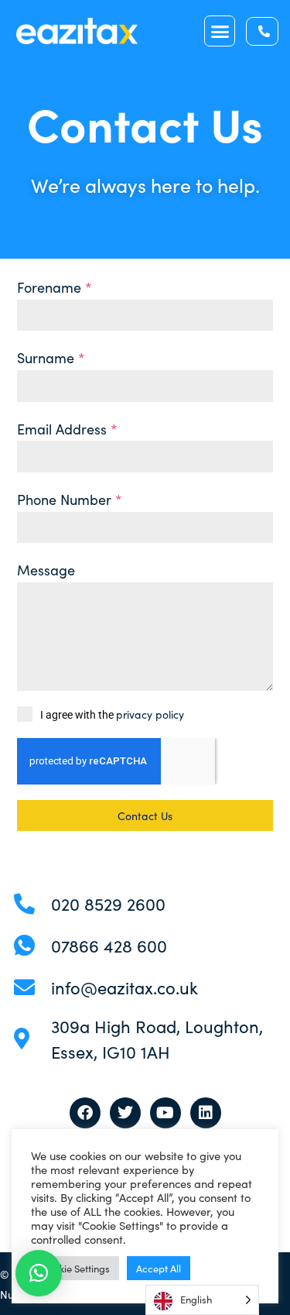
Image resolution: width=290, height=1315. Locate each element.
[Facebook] (85, 1112)
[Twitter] (125, 1112)
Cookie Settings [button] (75, 1268)
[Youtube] (165, 1112)
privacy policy (150, 714)
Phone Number (69, 499)
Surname (51, 357)
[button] (219, 30)
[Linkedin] (205, 1112)
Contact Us (145, 815)
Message (46, 569)
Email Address (67, 428)
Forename (54, 287)
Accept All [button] (158, 1268)
